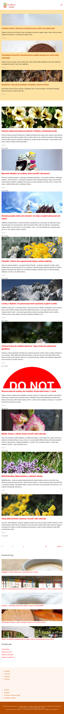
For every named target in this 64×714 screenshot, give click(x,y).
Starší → (59, 546)
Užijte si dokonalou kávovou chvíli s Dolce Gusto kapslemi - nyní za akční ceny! (32, 589)
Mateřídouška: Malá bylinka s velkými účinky (22, 476)
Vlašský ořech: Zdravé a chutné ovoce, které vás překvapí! (28, 28)
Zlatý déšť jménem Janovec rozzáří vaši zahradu (24, 518)
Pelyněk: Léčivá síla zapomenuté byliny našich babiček (27, 261)
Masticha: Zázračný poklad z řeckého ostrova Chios (25, 84)
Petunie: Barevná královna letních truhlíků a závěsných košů (29, 131)
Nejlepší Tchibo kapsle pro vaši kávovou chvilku (20, 572)
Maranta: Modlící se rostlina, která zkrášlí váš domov (26, 173)
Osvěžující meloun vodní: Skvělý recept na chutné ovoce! (23, 622)
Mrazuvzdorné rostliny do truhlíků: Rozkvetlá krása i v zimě (29, 391)
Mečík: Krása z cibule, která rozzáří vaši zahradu (24, 434)
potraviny (4, 38)
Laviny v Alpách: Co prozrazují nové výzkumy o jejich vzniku (29, 303)
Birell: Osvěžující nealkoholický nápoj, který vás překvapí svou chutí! (28, 639)
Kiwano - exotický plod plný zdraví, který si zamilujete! (23, 606)
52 (46, 546)
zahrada (3, 145)
